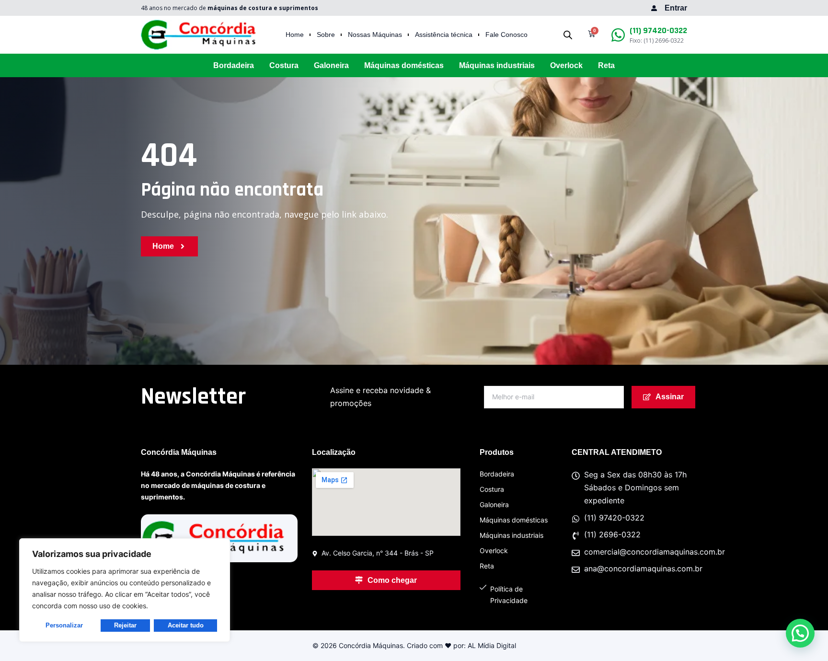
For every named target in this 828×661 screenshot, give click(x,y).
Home (295, 34)
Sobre (326, 34)
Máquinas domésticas (404, 65)
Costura (284, 65)
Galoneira (331, 65)
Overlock (566, 65)
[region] (124, 590)
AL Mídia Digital (492, 645)
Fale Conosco (506, 34)
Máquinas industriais (497, 65)
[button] (800, 633)
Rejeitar (125, 625)
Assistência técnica (443, 34)
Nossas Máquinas (375, 34)
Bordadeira (233, 65)
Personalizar (64, 625)
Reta (606, 65)
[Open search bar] (568, 35)
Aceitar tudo (186, 625)
